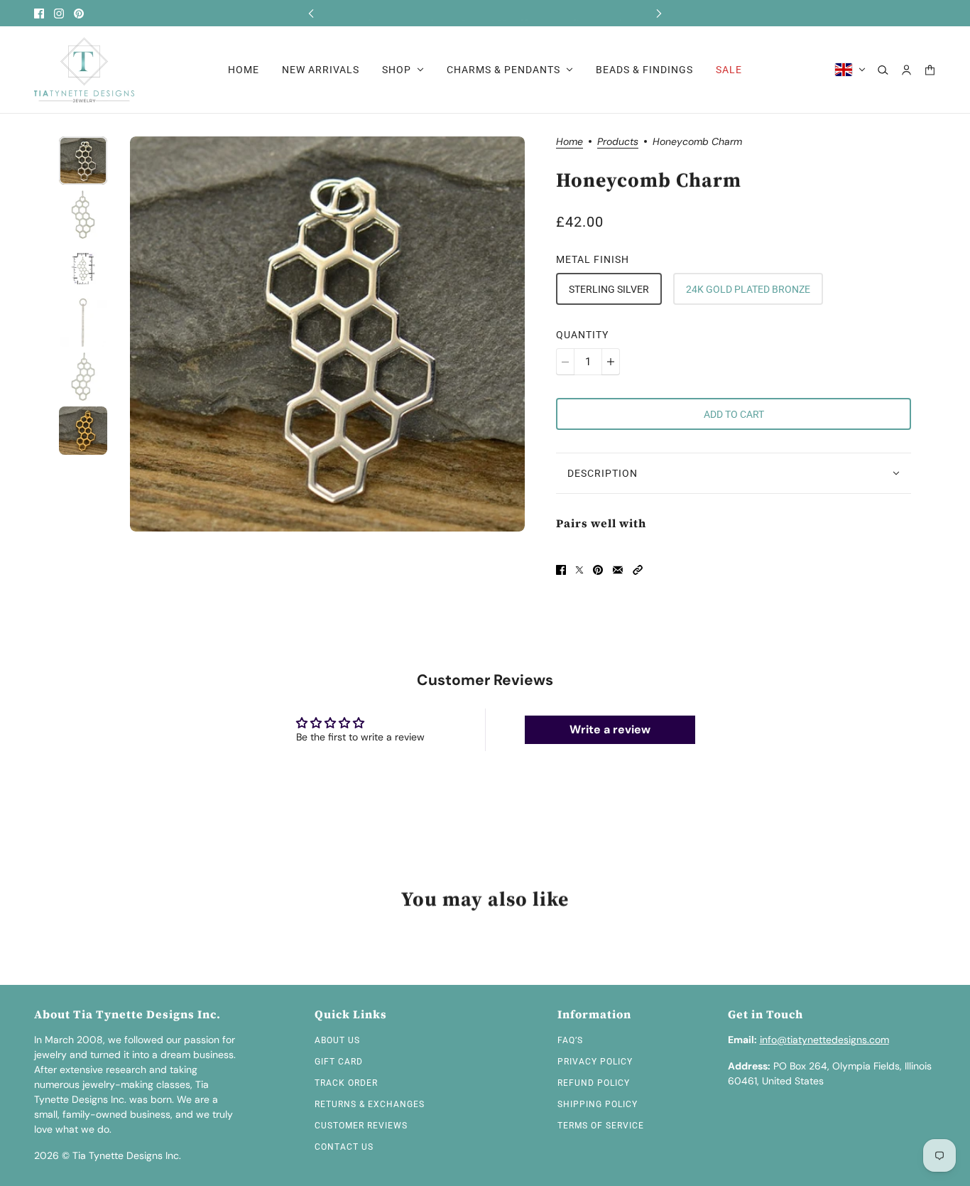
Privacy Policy (595, 1062)
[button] (637, 570)
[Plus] (610, 361)
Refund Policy (593, 1083)
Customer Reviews (361, 1126)
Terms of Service (600, 1126)
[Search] (883, 70)
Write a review (610, 729)
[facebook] (39, 13)
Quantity (582, 334)
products (617, 142)
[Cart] (930, 70)
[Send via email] (618, 570)
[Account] (906, 70)
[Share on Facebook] (561, 570)
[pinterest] (79, 13)
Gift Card (339, 1062)
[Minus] (565, 361)
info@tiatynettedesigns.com (824, 1039)
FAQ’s (570, 1040)
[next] (659, 13)
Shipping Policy (597, 1104)
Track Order (346, 1083)
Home (569, 142)
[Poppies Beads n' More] (84, 70)
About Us (337, 1040)
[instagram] (59, 13)
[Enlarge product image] (327, 334)
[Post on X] (579, 570)
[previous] (311, 13)
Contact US (344, 1147)
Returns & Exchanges (370, 1104)
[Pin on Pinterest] (598, 570)
